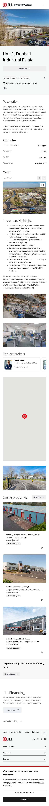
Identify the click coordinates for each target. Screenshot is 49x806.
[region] (24, 786)
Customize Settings (24, 792)
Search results (16, 732)
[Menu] (42, 4)
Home (5, 732)
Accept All (24, 799)
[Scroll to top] (44, 733)
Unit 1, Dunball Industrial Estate (36, 732)
